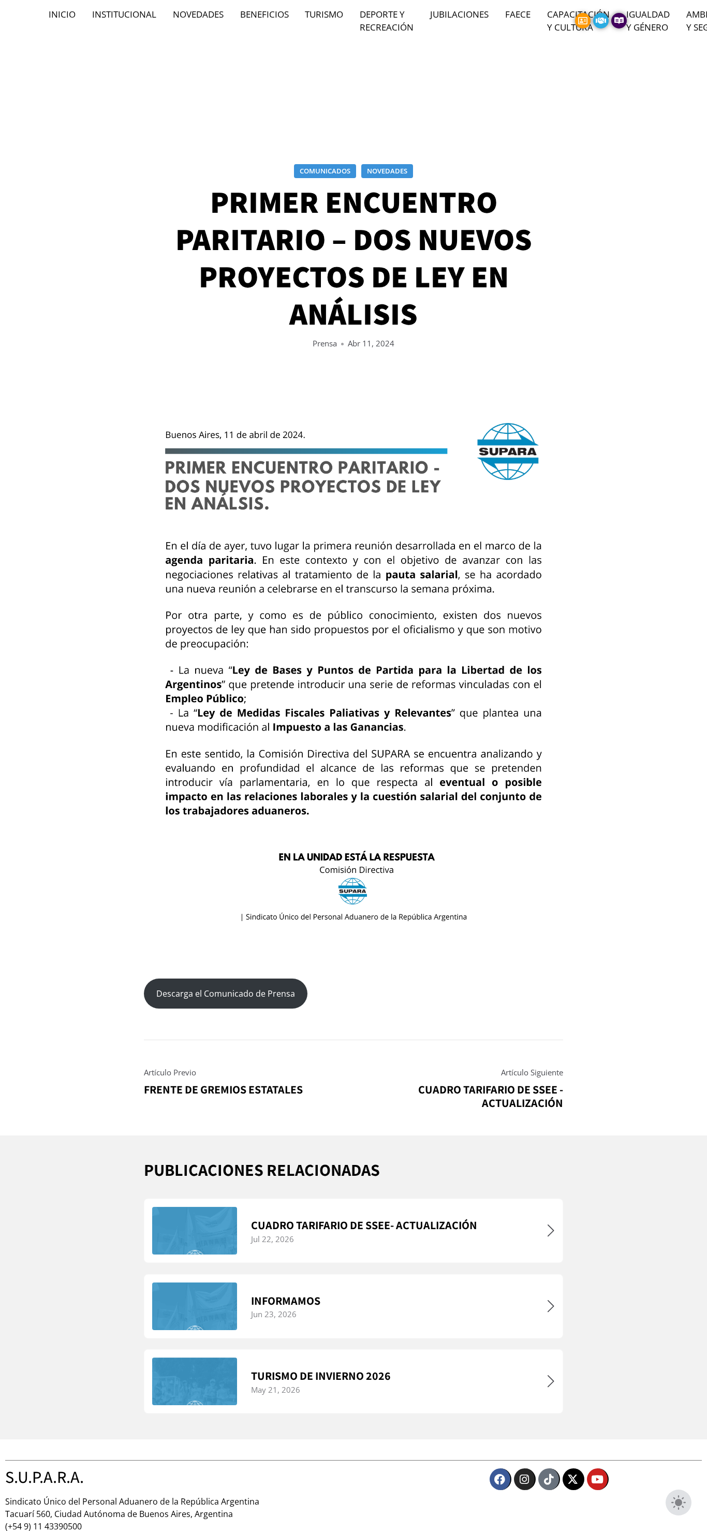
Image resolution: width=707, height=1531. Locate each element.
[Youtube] (598, 1479)
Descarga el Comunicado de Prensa (225, 993)
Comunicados (325, 171)
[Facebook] (500, 1479)
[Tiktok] (549, 1479)
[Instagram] (525, 1479)
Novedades (387, 171)
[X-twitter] (573, 1479)
